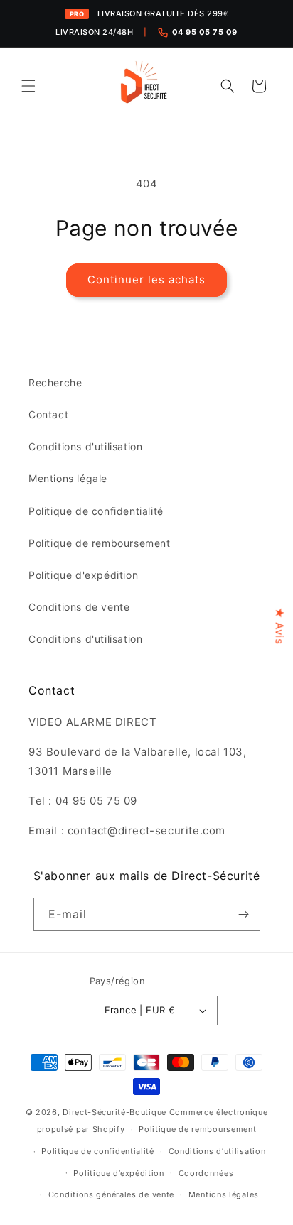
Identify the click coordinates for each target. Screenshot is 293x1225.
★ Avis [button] (280, 626)
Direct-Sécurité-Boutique (114, 1112)
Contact (48, 414)
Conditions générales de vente (111, 1194)
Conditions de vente (78, 607)
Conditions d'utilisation (85, 446)
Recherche (55, 382)
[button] (28, 86)
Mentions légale (67, 478)
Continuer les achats (146, 279)
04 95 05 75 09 (205, 32)
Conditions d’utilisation (217, 1151)
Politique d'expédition (83, 575)
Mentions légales (223, 1194)
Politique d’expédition (118, 1173)
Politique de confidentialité (96, 511)
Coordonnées (206, 1173)
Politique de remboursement (99, 543)
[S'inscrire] (244, 914)
